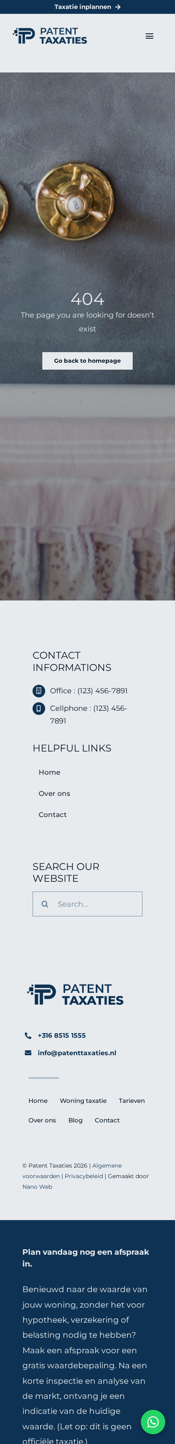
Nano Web (37, 1186)
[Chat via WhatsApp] (153, 1422)
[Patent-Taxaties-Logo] (50, 30)
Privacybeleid (84, 1176)
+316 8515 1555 (62, 1035)
